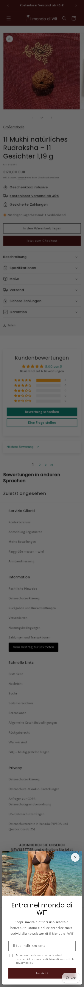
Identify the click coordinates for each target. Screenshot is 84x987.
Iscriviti (42, 973)
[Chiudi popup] (75, 857)
